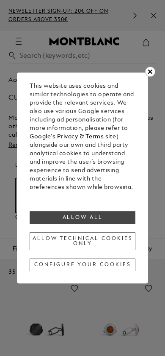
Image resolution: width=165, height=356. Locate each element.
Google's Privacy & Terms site (73, 137)
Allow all (83, 217)
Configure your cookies (82, 264)
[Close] (150, 72)
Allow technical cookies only (82, 241)
